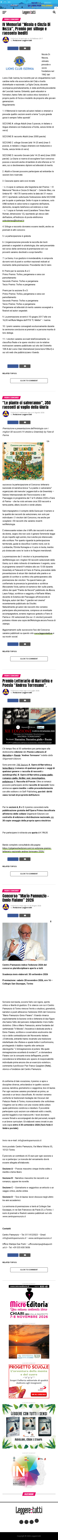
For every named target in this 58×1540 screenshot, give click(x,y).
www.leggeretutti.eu (43, 633)
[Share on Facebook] (13, 48)
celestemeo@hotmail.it (13, 220)
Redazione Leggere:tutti (22, 40)
